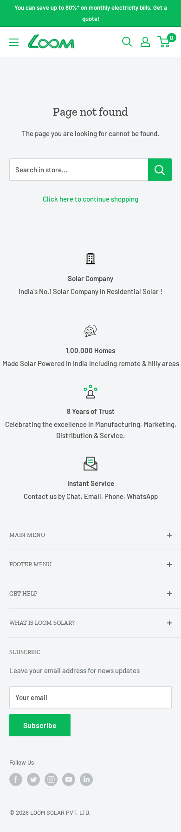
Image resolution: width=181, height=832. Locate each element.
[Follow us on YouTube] (68, 779)
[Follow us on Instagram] (51, 779)
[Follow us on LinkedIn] (86, 779)
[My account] (145, 42)
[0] (164, 41)
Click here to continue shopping (90, 199)
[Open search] (127, 42)
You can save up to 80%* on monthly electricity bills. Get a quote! (90, 13)
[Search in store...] (160, 169)
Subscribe (40, 725)
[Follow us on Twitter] (33, 779)
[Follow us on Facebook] (15, 779)
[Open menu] (14, 42)
